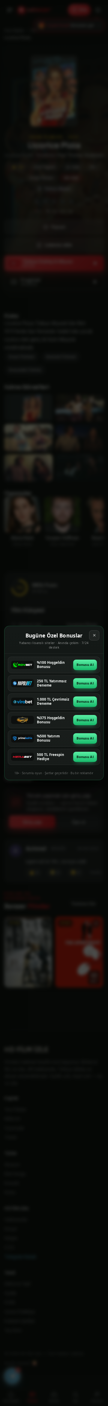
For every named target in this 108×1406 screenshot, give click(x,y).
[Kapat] (94, 635)
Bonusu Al (85, 664)
